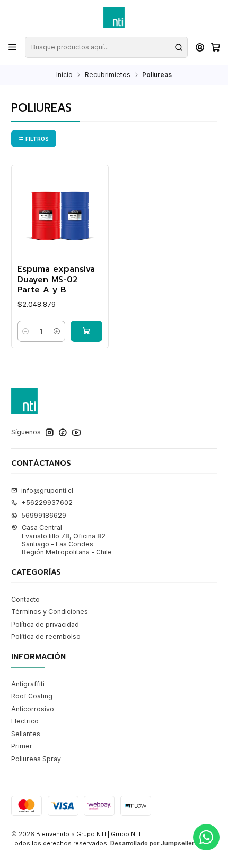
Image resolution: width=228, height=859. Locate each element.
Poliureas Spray (36, 759)
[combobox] (106, 47)
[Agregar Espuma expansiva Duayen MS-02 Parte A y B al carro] (86, 331)
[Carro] (215, 47)
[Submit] (179, 47)
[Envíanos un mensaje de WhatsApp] (206, 837)
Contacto (25, 599)
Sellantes (25, 734)
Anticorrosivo (32, 709)
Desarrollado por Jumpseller (152, 843)
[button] (33, 138)
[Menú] (13, 47)
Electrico (25, 721)
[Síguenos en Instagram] (49, 432)
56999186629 (43, 515)
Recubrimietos (107, 75)
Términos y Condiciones (49, 612)
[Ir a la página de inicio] (114, 17)
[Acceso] (200, 47)
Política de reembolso (46, 637)
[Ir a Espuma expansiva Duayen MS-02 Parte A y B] (60, 214)
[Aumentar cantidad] (57, 331)
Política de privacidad (45, 624)
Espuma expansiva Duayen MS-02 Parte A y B (56, 280)
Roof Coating (31, 696)
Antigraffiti (28, 684)
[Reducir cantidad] (26, 331)
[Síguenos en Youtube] (76, 432)
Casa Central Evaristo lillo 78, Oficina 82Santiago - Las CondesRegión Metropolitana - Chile (67, 540)
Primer (21, 746)
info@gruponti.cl (47, 490)
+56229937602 (47, 503)
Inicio (64, 75)
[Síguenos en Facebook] (62, 432)
